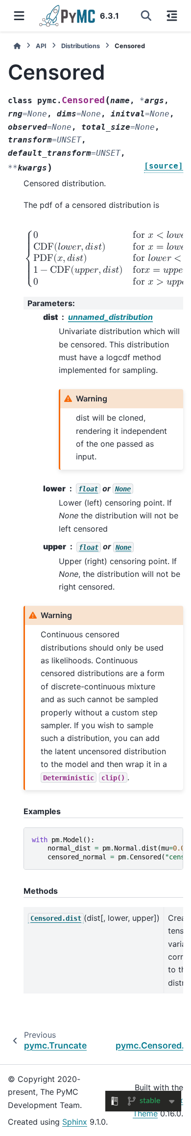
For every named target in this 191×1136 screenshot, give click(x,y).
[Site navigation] (19, 15)
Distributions (80, 46)
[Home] (17, 46)
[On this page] (172, 15)
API (41, 46)
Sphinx (74, 1122)
